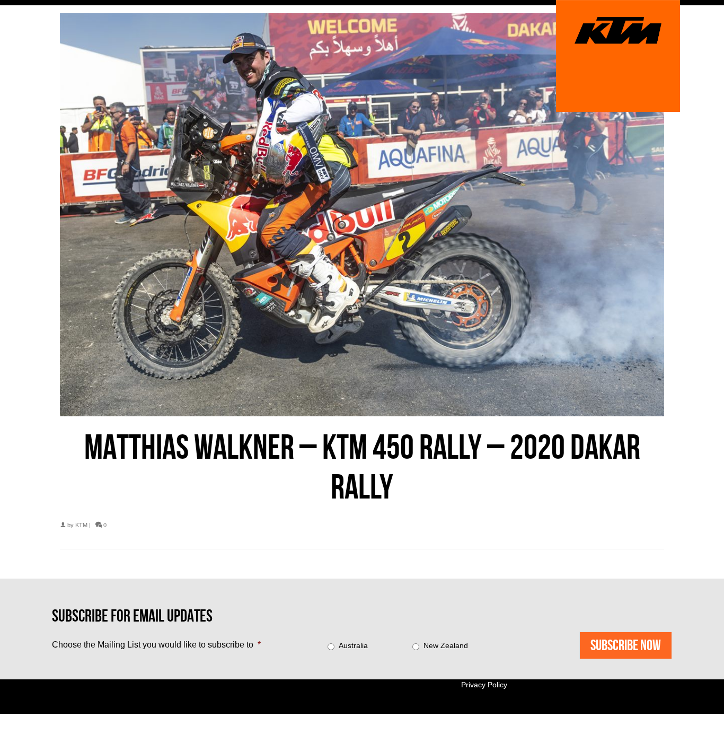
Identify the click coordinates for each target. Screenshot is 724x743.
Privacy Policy (484, 684)
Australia (353, 645)
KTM (81, 525)
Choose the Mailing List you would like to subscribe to (156, 644)
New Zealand (445, 645)
